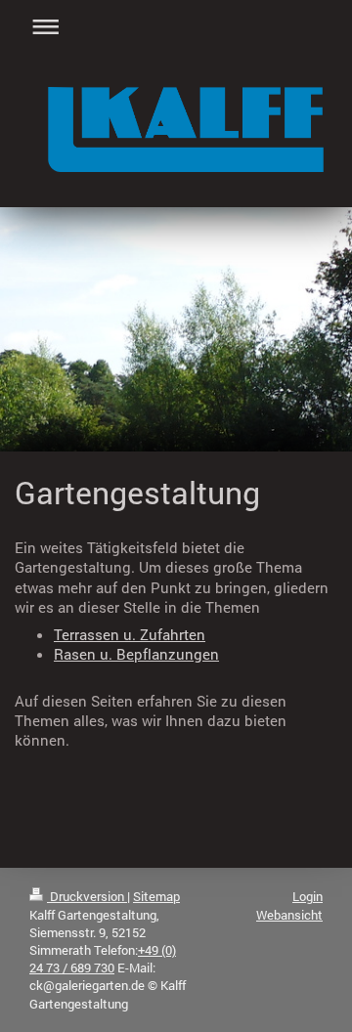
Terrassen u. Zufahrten (129, 634)
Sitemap (156, 896)
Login (307, 896)
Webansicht (289, 915)
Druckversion (87, 896)
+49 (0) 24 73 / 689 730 (102, 958)
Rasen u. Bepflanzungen (136, 654)
